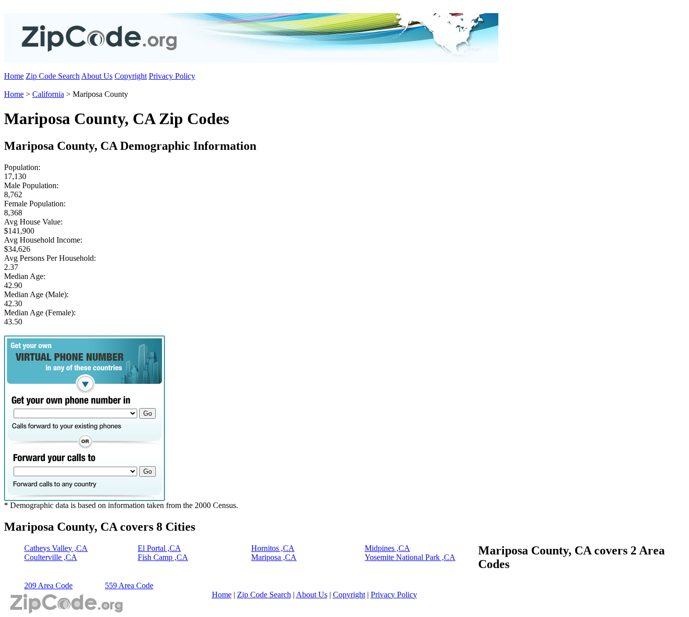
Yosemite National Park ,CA (410, 557)
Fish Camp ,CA (163, 557)
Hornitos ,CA (273, 548)
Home (14, 76)
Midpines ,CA (387, 548)
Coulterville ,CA (50, 557)
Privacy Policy (172, 76)
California (48, 94)
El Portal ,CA (159, 548)
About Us (96, 76)
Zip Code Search (53, 76)
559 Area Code (129, 585)
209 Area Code (48, 585)
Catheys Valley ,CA (56, 548)
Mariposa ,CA (274, 557)
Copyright (130, 76)
